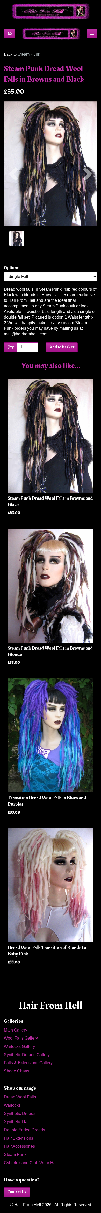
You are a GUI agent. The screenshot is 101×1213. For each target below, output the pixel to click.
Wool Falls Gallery (21, 1038)
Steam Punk (29, 54)
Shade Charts (16, 1071)
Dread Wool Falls (20, 1097)
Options (11, 267)
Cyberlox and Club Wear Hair (31, 1163)
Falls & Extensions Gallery (28, 1063)
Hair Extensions (18, 1138)
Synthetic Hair (17, 1121)
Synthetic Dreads (19, 1113)
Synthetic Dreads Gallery (27, 1055)
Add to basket (61, 347)
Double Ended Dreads (24, 1130)
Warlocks (12, 1105)
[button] (13, 195)
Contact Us (16, 1192)
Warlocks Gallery (19, 1046)
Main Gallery (15, 1030)
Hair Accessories (19, 1146)
